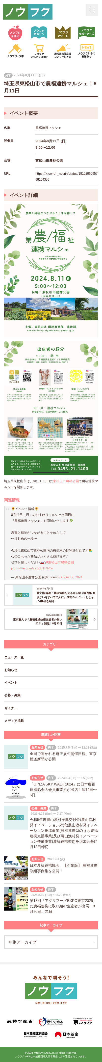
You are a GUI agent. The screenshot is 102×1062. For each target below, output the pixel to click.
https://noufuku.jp (44, 1052)
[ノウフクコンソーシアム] (63, 51)
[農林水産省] (19, 1021)
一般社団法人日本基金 (45, 1056)
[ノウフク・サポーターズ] (87, 33)
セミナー (10, 708)
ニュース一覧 (14, 657)
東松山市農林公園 (66, 481)
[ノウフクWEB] (51, 991)
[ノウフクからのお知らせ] (87, 51)
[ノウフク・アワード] (63, 33)
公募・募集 (12, 695)
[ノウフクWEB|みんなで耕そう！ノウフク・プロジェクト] (27, 12)
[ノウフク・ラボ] (15, 51)
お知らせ (10, 670)
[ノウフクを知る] (15, 33)
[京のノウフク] (82, 1021)
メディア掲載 (14, 721)
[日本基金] (66, 1035)
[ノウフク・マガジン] (39, 33)
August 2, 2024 (71, 577)
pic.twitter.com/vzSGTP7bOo (32, 568)
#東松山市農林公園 (60, 562)
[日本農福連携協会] (35, 1035)
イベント (10, 682)
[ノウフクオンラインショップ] (39, 51)
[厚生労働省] (51, 1021)
